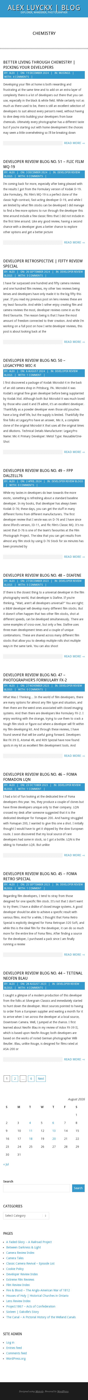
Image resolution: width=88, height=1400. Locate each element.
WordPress (63, 1391)
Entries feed (14, 1348)
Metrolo (39, 1391)
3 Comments (35, 275)
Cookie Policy (15, 1269)
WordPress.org (16, 1358)
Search (8, 1181)
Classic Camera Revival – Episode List (30, 1263)
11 (30, 1130)
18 (30, 1138)
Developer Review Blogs (67, 481)
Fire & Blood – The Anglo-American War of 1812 (38, 1290)
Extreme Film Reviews (20, 1279)
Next (41, 1078)
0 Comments (35, 176)
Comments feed (16, 1353)
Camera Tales (14, 1258)
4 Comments (21, 76)
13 (54, 1130)
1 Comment (34, 375)
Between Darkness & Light (23, 1247)
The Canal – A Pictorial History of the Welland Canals (41, 1317)
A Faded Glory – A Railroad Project (29, 1242)
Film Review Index (18, 1285)
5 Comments (35, 584)
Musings (64, 72)
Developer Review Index (22, 1274)
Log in (10, 1342)
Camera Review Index (20, 1252)
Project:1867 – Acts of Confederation (30, 1306)
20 (54, 1138)
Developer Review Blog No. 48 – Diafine (42, 575)
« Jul (6, 1164)
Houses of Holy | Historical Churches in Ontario (37, 1295)
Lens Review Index (18, 1301)
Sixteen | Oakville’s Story (22, 1311)
